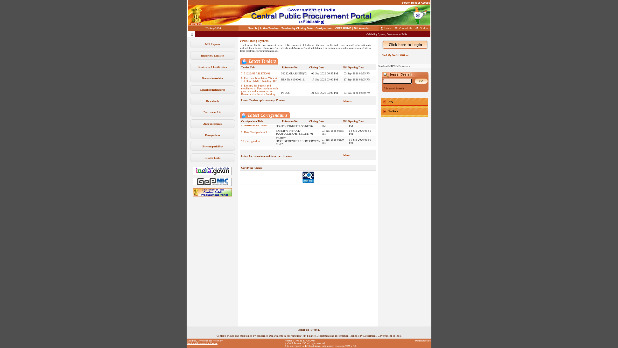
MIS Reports (212, 44)
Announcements (212, 123)
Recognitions (212, 135)
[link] (212, 184)
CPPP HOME (343, 28)
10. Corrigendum (250, 136)
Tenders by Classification (212, 66)
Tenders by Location (212, 55)
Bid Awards (361, 28)
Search (252, 28)
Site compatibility (212, 146)
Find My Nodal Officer (394, 55)
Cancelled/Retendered (212, 89)
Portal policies (423, 340)
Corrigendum (324, 28)
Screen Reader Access (416, 2)
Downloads (212, 101)
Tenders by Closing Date (297, 28)
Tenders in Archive (212, 78)
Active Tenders (269, 28)
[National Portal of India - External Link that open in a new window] (212, 174)
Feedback (393, 111)
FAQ (390, 101)
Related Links (212, 157)
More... (347, 101)
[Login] (404, 45)
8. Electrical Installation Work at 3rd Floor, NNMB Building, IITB (259, 74)
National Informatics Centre (202, 343)
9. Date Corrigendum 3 (254, 127)
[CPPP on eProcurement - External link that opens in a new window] (212, 195)
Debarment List (213, 112)
